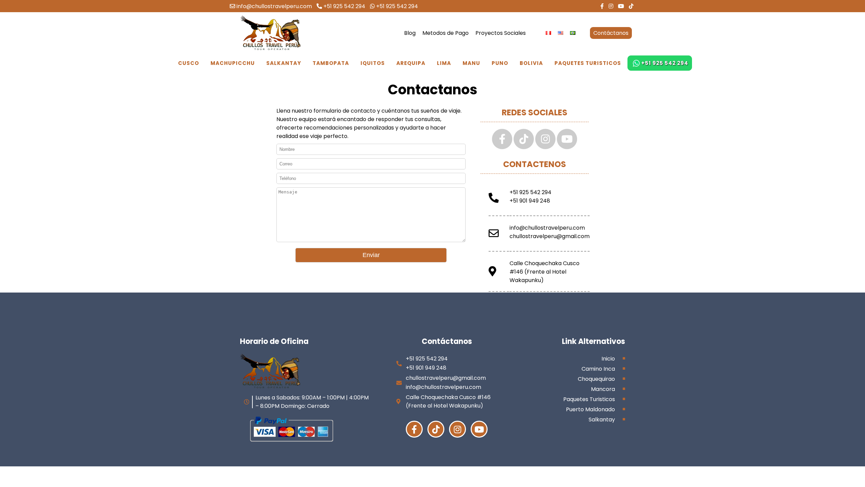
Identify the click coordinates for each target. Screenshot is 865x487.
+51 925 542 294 (343, 6)
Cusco (188, 63)
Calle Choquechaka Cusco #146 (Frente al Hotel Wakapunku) (544, 271)
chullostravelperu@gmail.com (550, 236)
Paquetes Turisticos (587, 63)
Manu (471, 63)
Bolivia (531, 63)
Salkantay (283, 63)
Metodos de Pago (445, 33)
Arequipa (410, 63)
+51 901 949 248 (530, 201)
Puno (500, 63)
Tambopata (331, 63)
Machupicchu (233, 63)
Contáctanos (610, 33)
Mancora (603, 389)
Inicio (608, 359)
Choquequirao (596, 379)
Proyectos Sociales (500, 33)
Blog (410, 33)
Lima (444, 63)
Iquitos (373, 63)
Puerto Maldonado (590, 409)
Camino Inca (598, 369)
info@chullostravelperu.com (273, 6)
